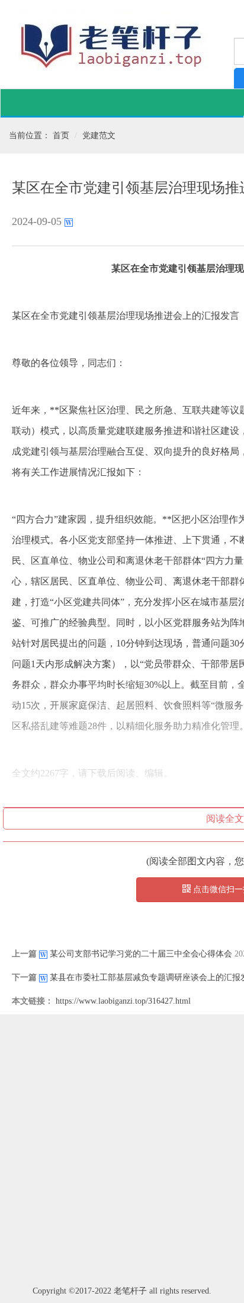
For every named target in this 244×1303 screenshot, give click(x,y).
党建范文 (98, 135)
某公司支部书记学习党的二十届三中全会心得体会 (141, 953)
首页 (61, 135)
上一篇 (24, 953)
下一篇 (24, 977)
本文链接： (32, 1001)
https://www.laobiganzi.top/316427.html (123, 1001)
